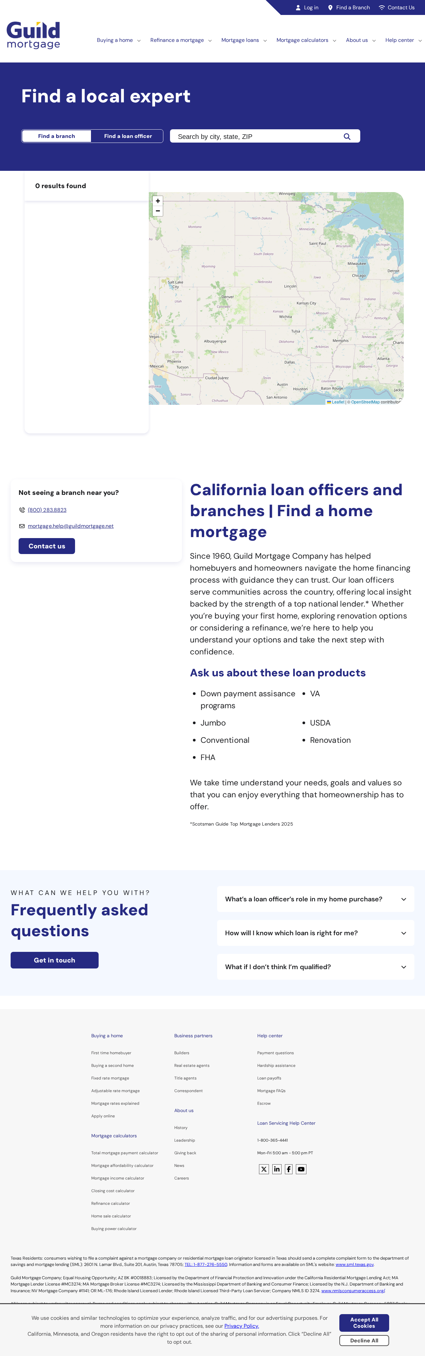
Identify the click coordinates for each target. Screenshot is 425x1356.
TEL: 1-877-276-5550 (206, 1264)
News (179, 1165)
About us (357, 40)
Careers (181, 1178)
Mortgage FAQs (271, 1090)
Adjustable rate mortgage (115, 1090)
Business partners (193, 1036)
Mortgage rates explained (115, 1103)
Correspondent (188, 1090)
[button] (158, 201)
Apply (97, 1116)
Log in (311, 7)
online (109, 1116)
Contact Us (401, 7)
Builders (181, 1053)
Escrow (264, 1103)
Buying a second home (112, 1065)
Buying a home (115, 40)
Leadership (184, 1140)
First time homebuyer (111, 1053)
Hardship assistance (276, 1065)
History (181, 1127)
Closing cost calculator (112, 1190)
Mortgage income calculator (117, 1178)
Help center (399, 40)
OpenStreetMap (365, 401)
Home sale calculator (111, 1216)
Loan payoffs (269, 1078)
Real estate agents (192, 1065)
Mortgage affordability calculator (122, 1165)
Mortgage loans (240, 40)
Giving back (185, 1153)
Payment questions (275, 1053)
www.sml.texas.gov (355, 1264)
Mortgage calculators (302, 40)
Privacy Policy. (241, 1325)
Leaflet (337, 401)
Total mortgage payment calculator (124, 1153)
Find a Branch (353, 7)
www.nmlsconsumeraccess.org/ (352, 1291)
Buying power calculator (113, 1228)
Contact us (47, 546)
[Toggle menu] (139, 40)
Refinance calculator (110, 1203)
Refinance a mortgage (177, 40)
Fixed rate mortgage (110, 1078)
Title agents (185, 1078)
